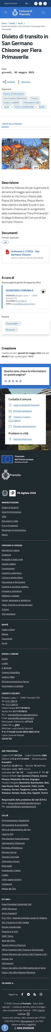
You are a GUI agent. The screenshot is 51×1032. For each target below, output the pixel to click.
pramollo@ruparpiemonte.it (23, 303)
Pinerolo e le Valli (10, 931)
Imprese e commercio (12, 591)
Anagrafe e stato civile (12, 559)
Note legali (7, 866)
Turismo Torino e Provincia (14, 945)
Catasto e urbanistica (12, 573)
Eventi (5, 658)
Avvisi (20, 23)
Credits (5, 875)
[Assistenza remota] (28, 1013)
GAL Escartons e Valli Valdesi (15, 922)
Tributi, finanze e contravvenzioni (17, 604)
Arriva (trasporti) (9, 913)
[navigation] (5, 12)
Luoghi (5, 663)
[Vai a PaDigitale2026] (19, 492)
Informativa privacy (11, 861)
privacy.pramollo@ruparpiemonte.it (24, 803)
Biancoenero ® (27, 1021)
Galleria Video (8, 677)
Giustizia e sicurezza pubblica (15, 586)
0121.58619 (21, 301)
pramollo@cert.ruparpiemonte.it (23, 714)
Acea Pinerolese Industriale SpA (17, 904)
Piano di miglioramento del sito (16, 829)
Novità (12, 23)
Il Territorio (6, 668)
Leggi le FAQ (7, 834)
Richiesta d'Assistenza (12, 847)
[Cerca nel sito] (43, 12)
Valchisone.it (8, 963)
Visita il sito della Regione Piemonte (18, 972)
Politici (5, 534)
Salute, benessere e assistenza (16, 600)
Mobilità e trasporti (10, 595)
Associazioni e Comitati (12, 686)
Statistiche (7, 884)
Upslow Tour (7, 958)
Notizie (5, 634)
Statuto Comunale (10, 856)
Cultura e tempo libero (12, 577)
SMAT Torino (7, 936)
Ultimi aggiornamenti (11, 879)
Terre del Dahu (8, 940)
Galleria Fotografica (11, 672)
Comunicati (7, 638)
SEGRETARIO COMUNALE (19, 290)
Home (4, 23)
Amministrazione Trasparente (15, 820)
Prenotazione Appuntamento (15, 838)
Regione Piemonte (10, 3)
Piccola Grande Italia (11, 927)
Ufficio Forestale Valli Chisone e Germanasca (22, 949)
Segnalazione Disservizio (13, 843)
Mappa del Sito (9, 888)
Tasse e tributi (8, 629)
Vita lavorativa (8, 614)
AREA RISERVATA (25, 1028)
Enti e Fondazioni (10, 525)
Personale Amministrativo (14, 530)
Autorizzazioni (8, 568)
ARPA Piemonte (9, 908)
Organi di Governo (10, 507)
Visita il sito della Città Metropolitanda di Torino (24, 968)
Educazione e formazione (13, 582)
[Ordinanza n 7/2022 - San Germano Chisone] (7, 252)
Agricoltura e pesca (11, 550)
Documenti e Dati (10, 521)
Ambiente (6, 554)
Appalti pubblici (9, 564)
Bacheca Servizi (9, 852)
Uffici (4, 516)
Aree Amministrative (11, 512)
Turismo (5, 609)
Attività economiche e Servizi (15, 681)
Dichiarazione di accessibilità (15, 825)
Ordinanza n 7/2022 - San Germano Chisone (25, 253)
